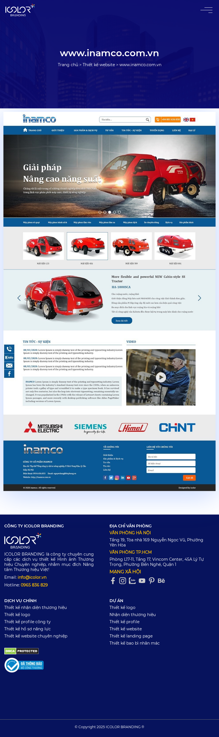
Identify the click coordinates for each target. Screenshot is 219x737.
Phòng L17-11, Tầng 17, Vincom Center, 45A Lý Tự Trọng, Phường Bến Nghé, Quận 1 (157, 562)
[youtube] (143, 580)
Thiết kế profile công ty (27, 621)
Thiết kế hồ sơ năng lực (27, 628)
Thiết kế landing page (131, 636)
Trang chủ (68, 64)
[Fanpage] (114, 580)
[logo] (49, 542)
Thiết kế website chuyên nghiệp (35, 636)
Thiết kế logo (17, 614)
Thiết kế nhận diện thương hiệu (35, 607)
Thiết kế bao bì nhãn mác (135, 643)
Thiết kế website (99, 64)
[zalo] (134, 580)
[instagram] (124, 580)
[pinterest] (153, 580)
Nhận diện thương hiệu (133, 614)
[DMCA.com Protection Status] (21, 650)
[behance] (163, 580)
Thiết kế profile (124, 621)
